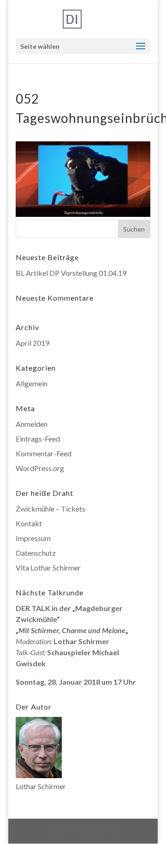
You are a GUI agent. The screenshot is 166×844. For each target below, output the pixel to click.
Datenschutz (36, 552)
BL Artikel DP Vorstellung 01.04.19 (71, 272)
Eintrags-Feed (38, 438)
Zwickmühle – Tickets (50, 508)
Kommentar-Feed (43, 453)
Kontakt (29, 523)
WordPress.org (40, 468)
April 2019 (32, 342)
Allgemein (31, 383)
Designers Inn (100, 831)
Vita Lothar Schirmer (48, 567)
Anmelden (31, 423)
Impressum (33, 538)
